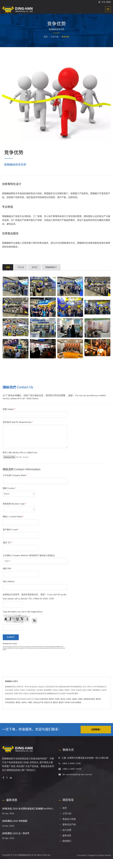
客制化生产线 (69, 825)
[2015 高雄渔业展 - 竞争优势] (97, 328)
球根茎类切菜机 (89, 699)
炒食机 (68, 699)
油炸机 (23, 702)
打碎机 (66, 702)
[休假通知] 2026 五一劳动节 (15, 833)
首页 (46, 37)
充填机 (74, 699)
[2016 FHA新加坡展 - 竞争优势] (70, 328)
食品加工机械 (69, 819)
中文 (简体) (106, 2)
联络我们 (66, 841)
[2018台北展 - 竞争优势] (70, 307)
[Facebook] (3, 777)
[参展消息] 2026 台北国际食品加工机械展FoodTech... (28, 808)
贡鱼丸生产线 (38, 702)
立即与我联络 (76, 702)
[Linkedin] (11, 777)
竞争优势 (65, 37)
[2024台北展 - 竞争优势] (16, 286)
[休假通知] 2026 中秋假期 (14, 820)
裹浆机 (18, 702)
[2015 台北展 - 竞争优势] (16, 348)
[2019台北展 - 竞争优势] (43, 307)
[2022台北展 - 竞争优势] (97, 286)
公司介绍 (54, 37)
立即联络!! (95, 730)
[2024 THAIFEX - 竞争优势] (43, 328)
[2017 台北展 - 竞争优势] (16, 327)
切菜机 (80, 699)
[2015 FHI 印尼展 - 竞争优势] (43, 348)
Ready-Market (105, 855)
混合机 (62, 699)
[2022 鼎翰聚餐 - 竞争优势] (70, 348)
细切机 (98, 699)
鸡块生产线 (48, 702)
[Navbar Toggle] (108, 9)
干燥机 (29, 702)
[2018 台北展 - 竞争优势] (97, 307)
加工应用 (66, 830)
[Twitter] (7, 777)
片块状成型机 (10, 702)
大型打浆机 (44, 699)
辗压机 (55, 702)
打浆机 (57, 699)
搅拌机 (51, 699)
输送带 (61, 702)
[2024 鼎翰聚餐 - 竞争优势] (97, 347)
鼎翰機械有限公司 (25, 855)
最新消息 (66, 836)
